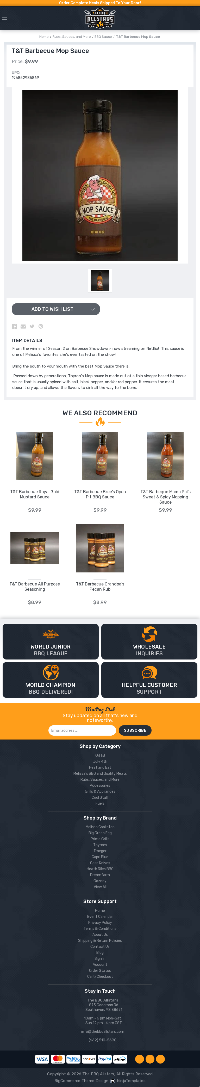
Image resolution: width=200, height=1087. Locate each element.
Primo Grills (100, 839)
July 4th (100, 761)
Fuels (100, 803)
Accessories (100, 785)
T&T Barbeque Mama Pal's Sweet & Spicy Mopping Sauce (165, 497)
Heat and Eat (100, 767)
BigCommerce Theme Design (81, 1080)
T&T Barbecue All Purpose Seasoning (34, 587)
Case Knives (100, 863)
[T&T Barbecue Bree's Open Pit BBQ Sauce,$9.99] (100, 456)
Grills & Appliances (100, 791)
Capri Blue (100, 857)
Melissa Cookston (100, 827)
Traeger (100, 851)
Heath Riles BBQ (100, 869)
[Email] (23, 326)
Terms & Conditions (100, 928)
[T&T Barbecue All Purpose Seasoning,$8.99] (34, 548)
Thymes (100, 845)
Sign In (100, 958)
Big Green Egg (100, 833)
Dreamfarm (100, 875)
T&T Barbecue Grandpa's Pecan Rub (100, 587)
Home (100, 910)
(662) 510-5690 (102, 1040)
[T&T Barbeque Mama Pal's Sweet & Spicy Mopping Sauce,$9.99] (165, 456)
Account (100, 964)
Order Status (100, 970)
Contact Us (100, 946)
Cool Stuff (100, 797)
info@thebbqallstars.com (102, 1031)
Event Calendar (100, 916)
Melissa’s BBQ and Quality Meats (100, 773)
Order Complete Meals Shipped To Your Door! (100, 3)
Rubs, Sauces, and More (100, 779)
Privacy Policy (100, 922)
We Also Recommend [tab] (100, 413)
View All (100, 887)
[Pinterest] (40, 326)
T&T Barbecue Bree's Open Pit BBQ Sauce (100, 494)
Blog (100, 952)
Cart (195, 19)
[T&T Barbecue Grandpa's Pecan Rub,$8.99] (100, 548)
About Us (100, 934)
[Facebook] (14, 326)
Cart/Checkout (100, 976)
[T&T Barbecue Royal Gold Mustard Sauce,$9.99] (34, 456)
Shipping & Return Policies (100, 940)
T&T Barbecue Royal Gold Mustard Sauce (34, 494)
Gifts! (100, 755)
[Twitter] (32, 326)
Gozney (100, 881)
